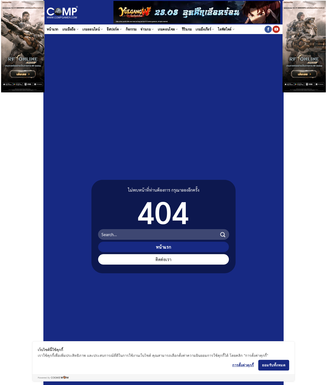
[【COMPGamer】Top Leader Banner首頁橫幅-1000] (196, 11)
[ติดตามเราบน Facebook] (268, 29)
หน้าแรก (53, 29)
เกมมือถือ (69, 29)
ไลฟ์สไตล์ (224, 29)
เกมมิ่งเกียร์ (203, 29)
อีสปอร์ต (113, 29)
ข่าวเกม (146, 29)
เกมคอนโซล (166, 29)
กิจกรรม (131, 29)
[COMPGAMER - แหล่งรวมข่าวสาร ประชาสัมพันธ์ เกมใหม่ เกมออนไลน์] (62, 12)
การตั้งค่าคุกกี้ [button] (243, 365)
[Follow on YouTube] (276, 29)
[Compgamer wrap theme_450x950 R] (304, 46)
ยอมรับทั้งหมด (273, 365)
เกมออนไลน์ (91, 29)
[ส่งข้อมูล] (223, 234)
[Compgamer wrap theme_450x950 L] (22, 46)
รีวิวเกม (187, 29)
